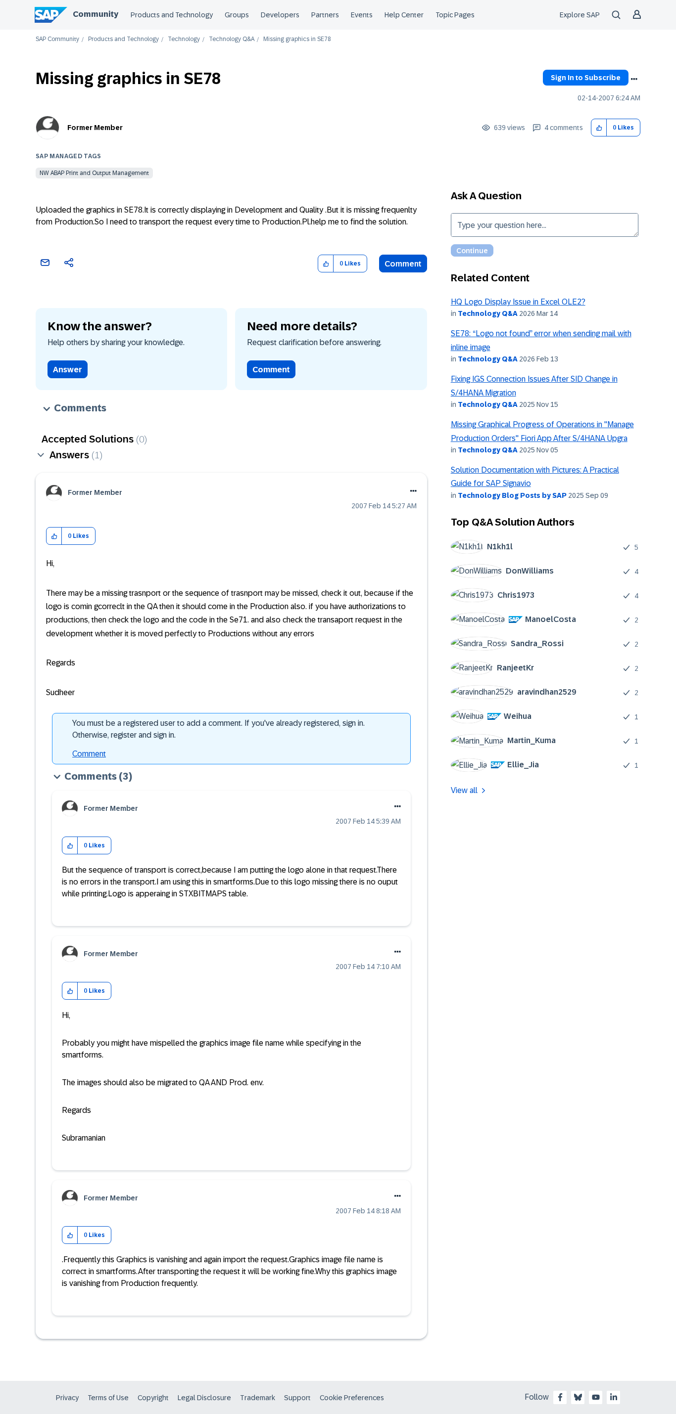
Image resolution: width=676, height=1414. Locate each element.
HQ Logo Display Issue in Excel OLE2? (518, 302)
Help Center (404, 15)
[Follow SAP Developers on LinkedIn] (614, 1397)
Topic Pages (455, 15)
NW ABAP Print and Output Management (94, 173)
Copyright (153, 1398)
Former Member (95, 128)
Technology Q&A (231, 39)
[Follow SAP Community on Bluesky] (578, 1397)
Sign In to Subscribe (586, 78)
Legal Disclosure (204, 1398)
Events (362, 15)
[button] (599, 127)
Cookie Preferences (352, 1398)
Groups (237, 15)
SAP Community (57, 39)
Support (297, 1398)
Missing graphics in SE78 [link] (297, 39)
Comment (403, 264)
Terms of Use (108, 1398)
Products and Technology (172, 15)
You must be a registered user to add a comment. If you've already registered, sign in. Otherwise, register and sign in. (218, 729)
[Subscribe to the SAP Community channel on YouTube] (596, 1397)
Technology (184, 39)
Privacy (67, 1398)
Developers (280, 15)
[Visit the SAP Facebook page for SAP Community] (560, 1397)
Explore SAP (580, 15)
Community (95, 14)
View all (464, 790)
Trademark (257, 1398)
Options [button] (634, 79)
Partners (325, 15)
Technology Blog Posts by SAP (512, 495)
